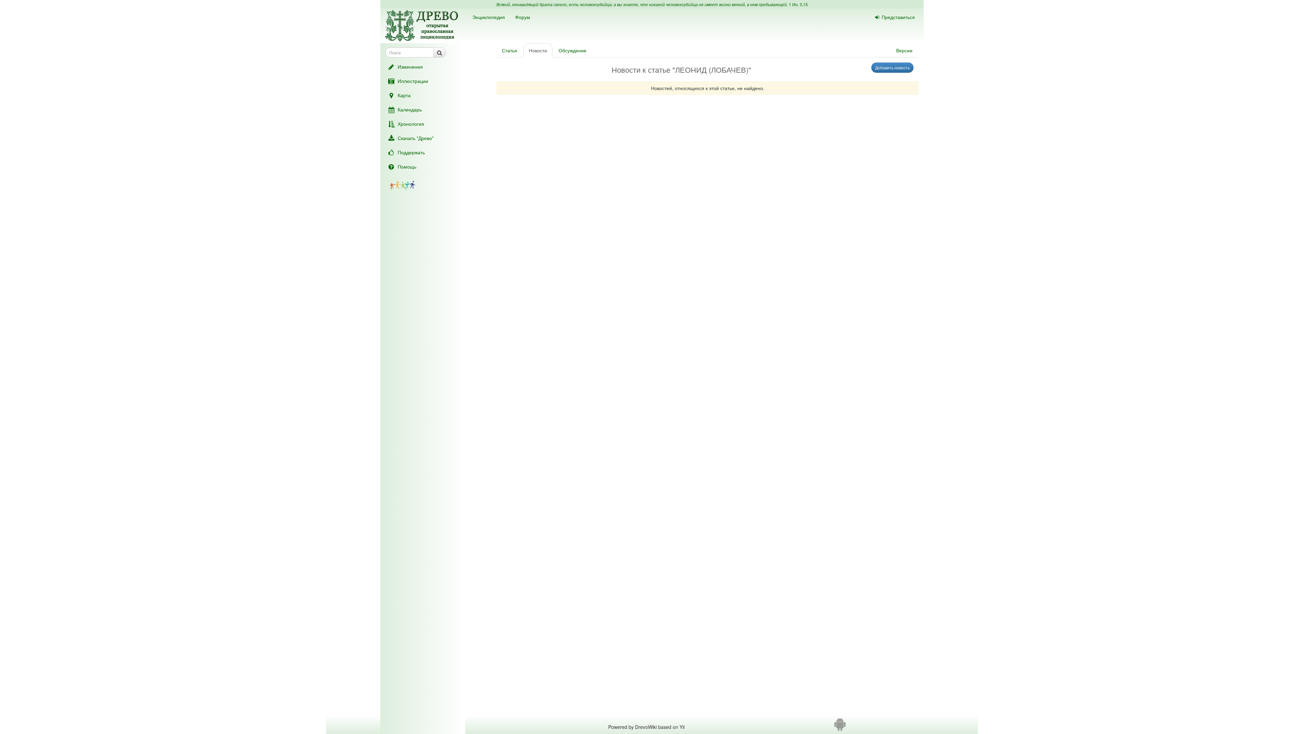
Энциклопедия (488, 17)
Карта (404, 95)
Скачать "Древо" (416, 138)
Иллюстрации (413, 80)
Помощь (407, 166)
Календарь (410, 109)
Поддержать (411, 152)
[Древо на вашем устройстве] (840, 726)
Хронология (411, 123)
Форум (522, 17)
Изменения (410, 66)
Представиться (898, 17)
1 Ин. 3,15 (798, 4)
